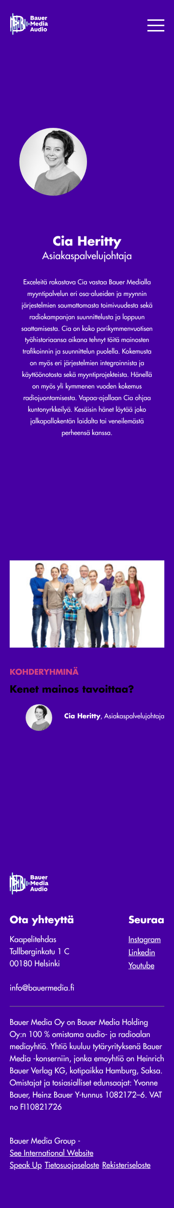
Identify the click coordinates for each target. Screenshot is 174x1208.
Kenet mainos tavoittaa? (72, 690)
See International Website (51, 1154)
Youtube (142, 966)
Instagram (145, 940)
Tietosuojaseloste (72, 1166)
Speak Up (26, 1166)
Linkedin (142, 953)
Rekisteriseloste (126, 1166)
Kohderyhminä (44, 673)
